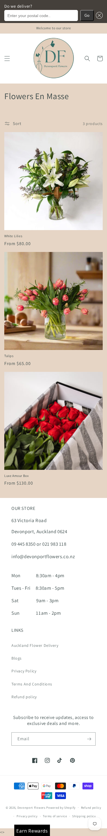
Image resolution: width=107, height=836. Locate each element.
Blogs (16, 658)
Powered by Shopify (61, 807)
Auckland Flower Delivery (34, 645)
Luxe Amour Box (16, 476)
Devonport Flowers (32, 807)
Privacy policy (27, 816)
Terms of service (55, 816)
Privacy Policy (23, 671)
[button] (98, 15)
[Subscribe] (89, 739)
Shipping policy (84, 816)
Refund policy (24, 696)
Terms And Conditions (31, 684)
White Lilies (13, 236)
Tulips (9, 356)
